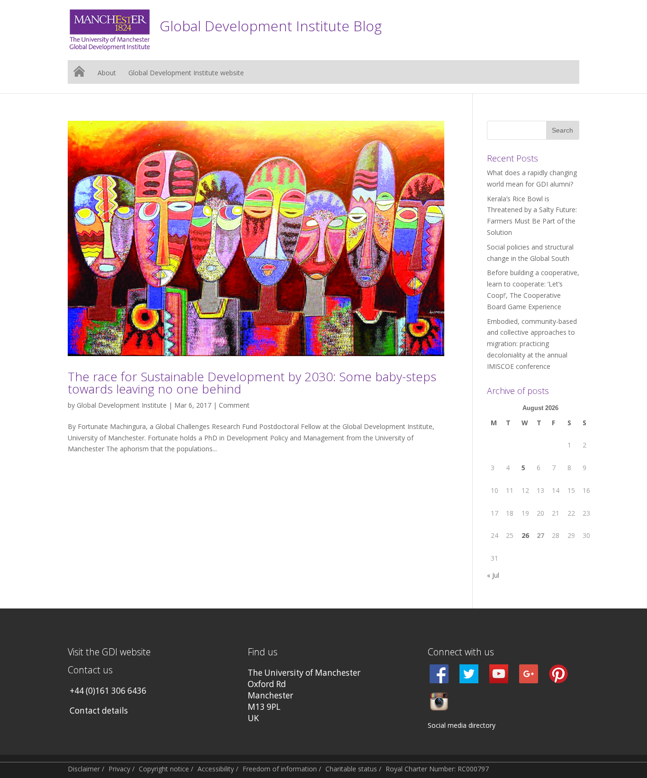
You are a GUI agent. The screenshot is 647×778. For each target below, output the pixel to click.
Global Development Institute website (186, 73)
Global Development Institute (122, 405)
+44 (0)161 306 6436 (108, 690)
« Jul (493, 575)
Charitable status (351, 768)
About (107, 73)
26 (525, 535)
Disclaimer (84, 768)
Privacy (119, 768)
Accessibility (216, 768)
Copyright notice (164, 768)
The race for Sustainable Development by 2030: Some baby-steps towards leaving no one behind (252, 382)
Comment (234, 405)
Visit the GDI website (109, 651)
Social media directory (461, 725)
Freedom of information (280, 768)
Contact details (99, 710)
